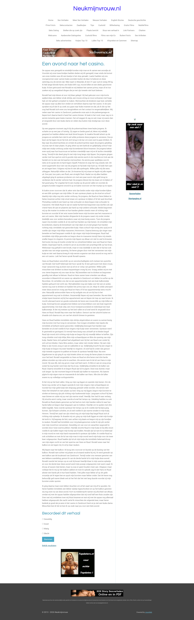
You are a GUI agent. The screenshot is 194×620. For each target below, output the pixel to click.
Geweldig (48, 519)
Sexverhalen (135, 193)
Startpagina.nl (134, 198)
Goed (46, 524)
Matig (46, 528)
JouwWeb (148, 612)
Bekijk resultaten (49, 545)
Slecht (46, 533)
